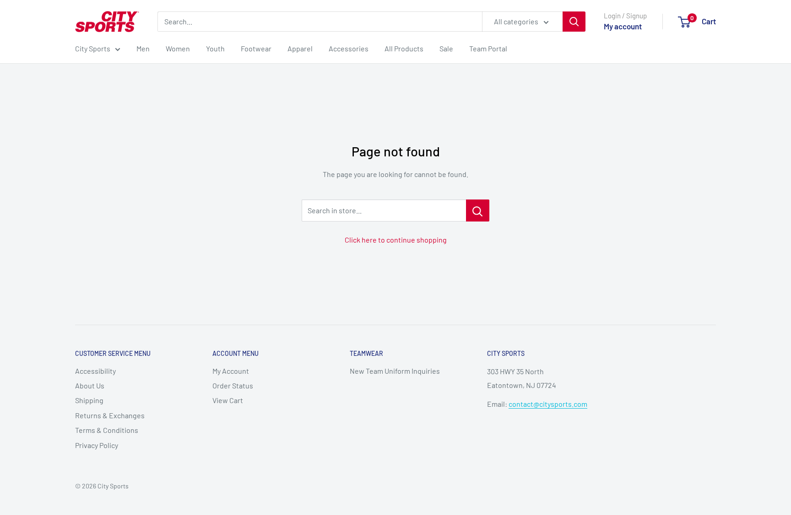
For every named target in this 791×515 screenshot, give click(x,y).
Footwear (256, 48)
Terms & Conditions (106, 430)
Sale (446, 48)
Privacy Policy (96, 445)
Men (143, 48)
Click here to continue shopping (396, 239)
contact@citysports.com (548, 403)
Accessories (348, 48)
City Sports (92, 48)
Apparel (300, 48)
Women (178, 48)
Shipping (89, 400)
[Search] (574, 21)
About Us (89, 385)
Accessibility (95, 370)
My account (623, 26)
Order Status (232, 385)
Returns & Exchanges (110, 415)
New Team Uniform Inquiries (395, 370)
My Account (230, 370)
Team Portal (488, 48)
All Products (404, 48)
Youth (215, 48)
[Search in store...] (477, 210)
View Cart (227, 400)
